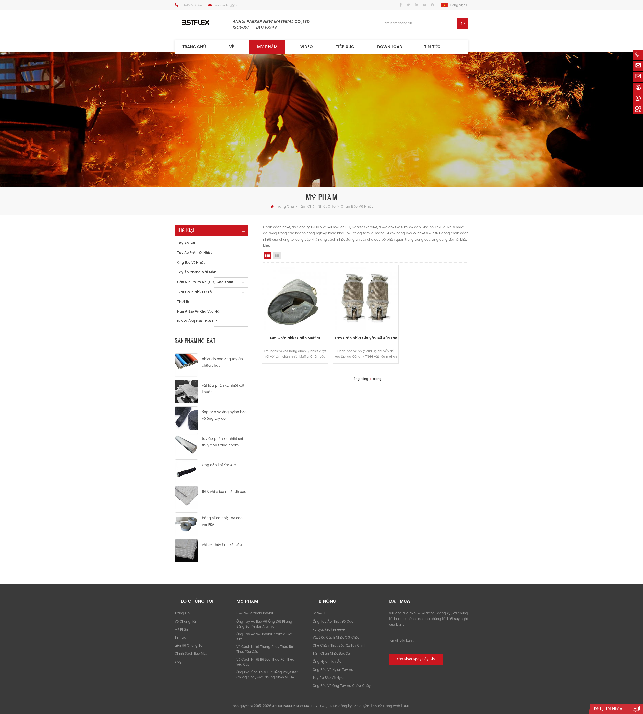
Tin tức (432, 47)
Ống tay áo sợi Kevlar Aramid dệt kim (264, 637)
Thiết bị (183, 302)
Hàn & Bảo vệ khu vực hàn (199, 311)
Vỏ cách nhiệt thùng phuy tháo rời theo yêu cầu (265, 649)
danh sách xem (277, 255)
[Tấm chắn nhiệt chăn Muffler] (295, 298)
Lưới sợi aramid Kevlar (254, 613)
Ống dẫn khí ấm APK (219, 465)
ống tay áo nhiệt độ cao (333, 621)
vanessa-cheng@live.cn (228, 5)
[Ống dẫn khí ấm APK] (186, 471)
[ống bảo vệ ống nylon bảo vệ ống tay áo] (186, 418)
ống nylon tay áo (327, 661)
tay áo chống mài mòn (196, 272)
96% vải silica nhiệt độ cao (224, 492)
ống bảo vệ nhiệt (191, 262)
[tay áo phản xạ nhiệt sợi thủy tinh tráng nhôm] (186, 444)
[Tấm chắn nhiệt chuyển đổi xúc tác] (365, 298)
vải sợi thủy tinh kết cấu (222, 545)
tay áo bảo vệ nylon (329, 678)
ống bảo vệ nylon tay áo (333, 670)
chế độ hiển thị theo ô (267, 255)
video (306, 47)
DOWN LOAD (389, 47)
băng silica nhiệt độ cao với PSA (222, 521)
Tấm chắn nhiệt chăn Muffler (294, 338)
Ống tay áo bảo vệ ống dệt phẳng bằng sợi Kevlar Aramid (264, 624)
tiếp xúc (345, 47)
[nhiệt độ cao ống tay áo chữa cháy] (186, 365)
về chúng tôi (185, 621)
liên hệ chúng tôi (189, 645)
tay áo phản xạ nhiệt (194, 253)
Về (231, 47)
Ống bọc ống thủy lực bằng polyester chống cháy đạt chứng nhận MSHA (267, 675)
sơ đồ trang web (386, 706)
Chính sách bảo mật (191, 653)
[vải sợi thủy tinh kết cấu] (186, 551)
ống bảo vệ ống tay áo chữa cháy (342, 686)
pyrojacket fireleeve (329, 629)
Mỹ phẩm (267, 47)
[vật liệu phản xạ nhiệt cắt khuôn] (186, 391)
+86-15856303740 (192, 5)
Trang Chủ (194, 47)
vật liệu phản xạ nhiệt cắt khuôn (223, 389)
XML (406, 706)
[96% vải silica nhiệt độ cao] (186, 497)
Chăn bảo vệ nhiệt (357, 206)
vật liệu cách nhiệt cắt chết (336, 637)
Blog (178, 661)
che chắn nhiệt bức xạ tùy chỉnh (339, 645)
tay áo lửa (186, 243)
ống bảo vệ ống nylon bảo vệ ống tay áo (224, 415)
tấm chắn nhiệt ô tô (318, 206)
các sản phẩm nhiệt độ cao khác (205, 282)
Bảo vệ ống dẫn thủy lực (197, 321)
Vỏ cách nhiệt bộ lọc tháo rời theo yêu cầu (265, 662)
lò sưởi (319, 613)
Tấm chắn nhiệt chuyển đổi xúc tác (366, 338)
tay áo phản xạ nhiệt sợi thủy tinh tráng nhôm (222, 442)
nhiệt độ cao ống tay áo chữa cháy (222, 362)
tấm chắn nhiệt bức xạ (331, 653)
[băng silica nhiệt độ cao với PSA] (186, 524)
